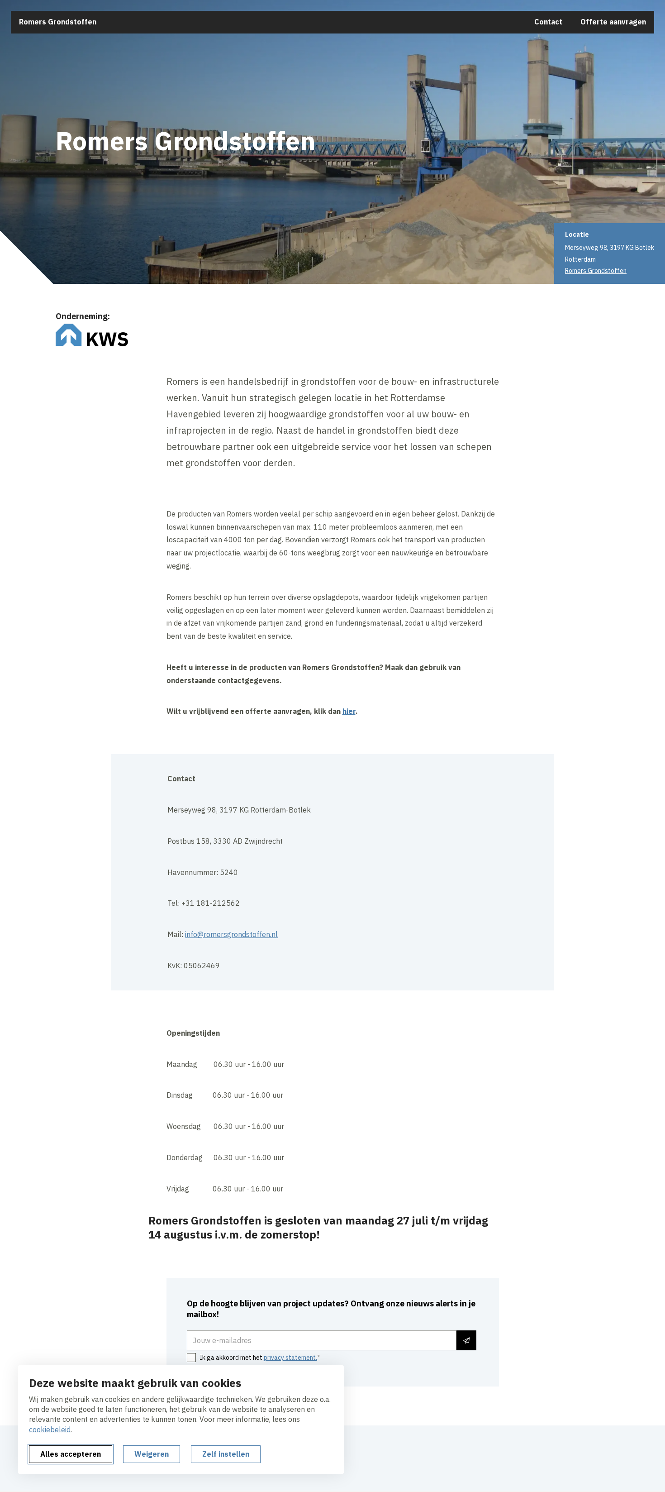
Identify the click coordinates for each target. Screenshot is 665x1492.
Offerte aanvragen (613, 21)
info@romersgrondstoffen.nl (231, 934)
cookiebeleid (50, 1429)
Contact (548, 21)
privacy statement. (290, 1357)
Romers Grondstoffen (57, 21)
